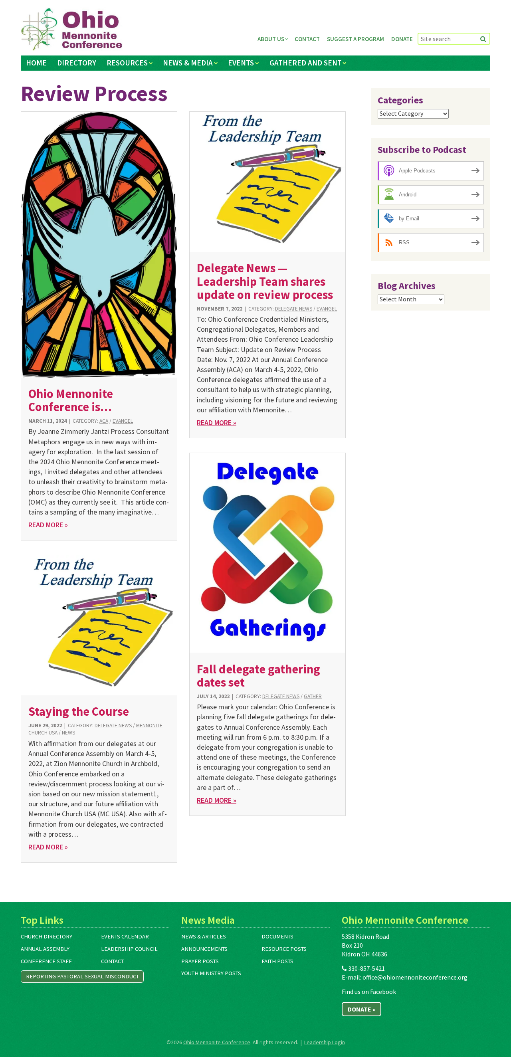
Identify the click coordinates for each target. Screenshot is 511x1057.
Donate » (362, 1009)
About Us (270, 39)
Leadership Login (324, 1042)
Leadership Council (129, 948)
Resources (127, 62)
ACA (103, 421)
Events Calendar (125, 936)
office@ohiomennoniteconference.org (414, 977)
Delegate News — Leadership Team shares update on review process (265, 281)
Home (36, 62)
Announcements (204, 948)
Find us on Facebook (369, 992)
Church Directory (46, 936)
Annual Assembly (45, 948)
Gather (313, 696)
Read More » (48, 524)
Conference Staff (46, 961)
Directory (76, 62)
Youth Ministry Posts (211, 973)
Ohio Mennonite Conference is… (70, 400)
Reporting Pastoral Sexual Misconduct (82, 976)
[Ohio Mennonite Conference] (72, 29)
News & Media (188, 62)
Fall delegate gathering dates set (258, 675)
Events (241, 62)
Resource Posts (284, 948)
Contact (307, 39)
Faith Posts (277, 961)
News (68, 732)
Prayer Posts (200, 961)
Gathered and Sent (305, 62)
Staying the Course (78, 711)
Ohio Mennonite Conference (216, 1042)
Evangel (123, 421)
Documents (277, 936)
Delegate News (293, 308)
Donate (402, 39)
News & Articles (203, 936)
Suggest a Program (355, 39)
